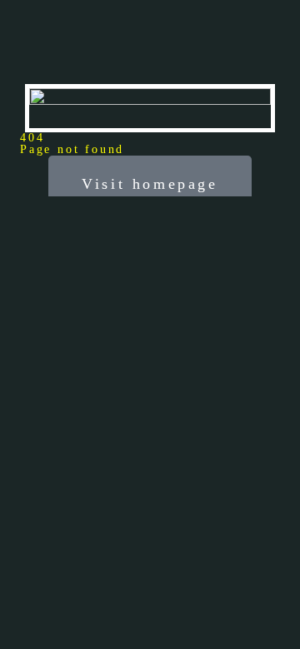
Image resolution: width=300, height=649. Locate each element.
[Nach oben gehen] (275, 624)
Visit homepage (150, 184)
